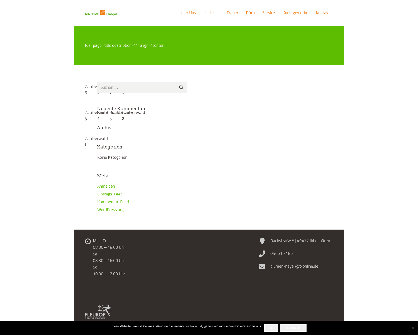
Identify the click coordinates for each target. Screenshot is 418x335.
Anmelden (106, 186)
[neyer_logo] (101, 13)
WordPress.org (110, 210)
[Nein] (412, 328)
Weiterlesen (293, 327)
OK (271, 327)
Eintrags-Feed (110, 194)
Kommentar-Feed (113, 202)
